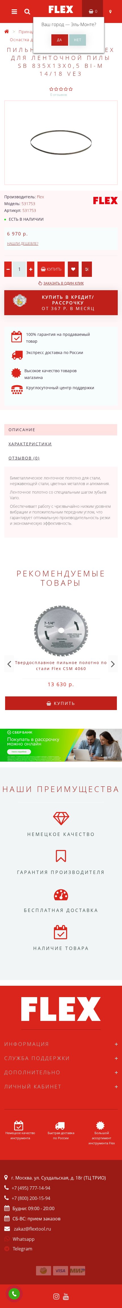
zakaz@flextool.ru (32, 1229)
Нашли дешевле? (22, 243)
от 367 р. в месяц (68, 302)
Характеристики (30, 443)
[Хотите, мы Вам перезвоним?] (14, 1293)
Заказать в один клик (63, 283)
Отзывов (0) (24, 458)
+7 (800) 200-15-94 (31, 1198)
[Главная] (6, 31)
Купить (53, 269)
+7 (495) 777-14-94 (31, 1188)
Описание (22, 429)
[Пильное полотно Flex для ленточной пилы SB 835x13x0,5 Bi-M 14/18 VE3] (61, 142)
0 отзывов (58, 94)
